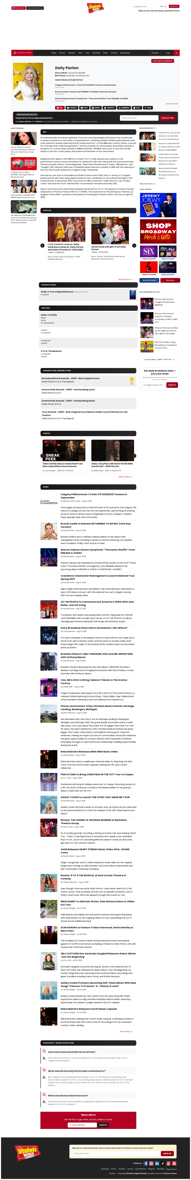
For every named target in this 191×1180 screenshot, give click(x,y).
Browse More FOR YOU (158, 359)
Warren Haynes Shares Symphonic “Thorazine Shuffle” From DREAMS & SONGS (91, 98)
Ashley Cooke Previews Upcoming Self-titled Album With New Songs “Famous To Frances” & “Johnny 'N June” (98, 984)
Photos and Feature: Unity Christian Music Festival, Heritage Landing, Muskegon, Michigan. (97, 707)
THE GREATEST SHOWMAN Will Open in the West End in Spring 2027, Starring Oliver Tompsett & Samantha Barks (23, 213)
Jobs (87, 53)
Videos (73, 108)
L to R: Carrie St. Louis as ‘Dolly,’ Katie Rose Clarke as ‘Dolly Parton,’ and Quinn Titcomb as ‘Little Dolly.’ (66, 248)
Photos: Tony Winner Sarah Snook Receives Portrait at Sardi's (108, 257)
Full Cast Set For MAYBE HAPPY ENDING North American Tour (23, 190)
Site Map (160, 1169)
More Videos (124, 476)
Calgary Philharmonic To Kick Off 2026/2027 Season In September (85, 85)
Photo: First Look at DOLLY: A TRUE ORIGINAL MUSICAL (64, 257)
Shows (62, 53)
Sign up (172, 385)
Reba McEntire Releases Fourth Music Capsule (89, 1009)
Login (168, 53)
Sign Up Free (168, 118)
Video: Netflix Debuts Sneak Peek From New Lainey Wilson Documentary (63, 465)
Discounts (170, 280)
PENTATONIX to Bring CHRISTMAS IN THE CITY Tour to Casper (97, 774)
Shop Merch (19, 8)
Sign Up (103, 1125)
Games (114, 53)
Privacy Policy (170, 1173)
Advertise (105, 1169)
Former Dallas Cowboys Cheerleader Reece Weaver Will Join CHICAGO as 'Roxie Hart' (23, 145)
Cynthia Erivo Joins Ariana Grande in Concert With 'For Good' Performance (169, 135)
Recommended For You (149, 292)
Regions (151, 1169)
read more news (172, 104)
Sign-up (163, 6)
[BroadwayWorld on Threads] (168, 1163)
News (54, 53)
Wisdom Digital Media (136, 1173)
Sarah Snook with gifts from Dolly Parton (108, 250)
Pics (86, 108)
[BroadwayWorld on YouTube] (174, 1163)
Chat (80, 53)
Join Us (130, 1169)
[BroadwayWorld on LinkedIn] (157, 1163)
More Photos (124, 279)
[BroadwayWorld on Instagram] (151, 1163)
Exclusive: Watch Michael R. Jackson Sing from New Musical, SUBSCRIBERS (169, 146)
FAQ (149, 108)
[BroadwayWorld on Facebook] (145, 1163)
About (113, 1169)
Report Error (171, 1169)
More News (125, 1031)
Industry (71, 53)
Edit (138, 108)
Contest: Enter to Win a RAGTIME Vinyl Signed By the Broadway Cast (22, 168)
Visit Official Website (162, 61)
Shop (105, 53)
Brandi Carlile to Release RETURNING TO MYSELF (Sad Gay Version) (85, 92)
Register (155, 53)
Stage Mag (125, 53)
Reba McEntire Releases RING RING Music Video (89, 751)
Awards (125, 108)
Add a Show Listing (35, 8)
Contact (121, 1169)
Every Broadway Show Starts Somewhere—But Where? (94, 627)
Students (96, 53)
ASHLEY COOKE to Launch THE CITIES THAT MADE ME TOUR (95, 797)
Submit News (140, 1169)
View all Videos (146, 184)
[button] (176, 53)
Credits (110, 108)
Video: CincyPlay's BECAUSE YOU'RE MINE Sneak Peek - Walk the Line (112, 465)
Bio (61, 108)
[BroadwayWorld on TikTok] (162, 1163)
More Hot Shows (149, 280)
